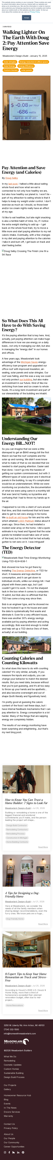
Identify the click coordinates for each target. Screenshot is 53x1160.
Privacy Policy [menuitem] (11, 1128)
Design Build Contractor (16, 825)
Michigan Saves (29, 362)
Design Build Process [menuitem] (14, 1077)
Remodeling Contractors (17, 829)
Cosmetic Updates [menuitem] (12, 1064)
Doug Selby (11, 178)
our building (26, 379)
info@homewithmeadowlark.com (20, 1033)
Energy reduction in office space (34, 62)
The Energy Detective (23, 570)
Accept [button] (26, 18)
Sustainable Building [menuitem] (13, 1073)
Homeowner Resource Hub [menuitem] (17, 1095)
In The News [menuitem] (10, 1107)
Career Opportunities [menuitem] (14, 1146)
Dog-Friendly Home (15, 919)
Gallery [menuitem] (7, 1089)
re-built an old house (17, 517)
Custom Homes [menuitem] (11, 1069)
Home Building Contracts (17, 842)
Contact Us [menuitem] (9, 1124)
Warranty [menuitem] (8, 1116)
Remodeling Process (15, 834)
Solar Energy (9, 66)
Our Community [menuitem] (11, 1142)
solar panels (26, 70)
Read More (43, 847)
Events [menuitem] (7, 1103)
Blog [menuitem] (6, 1099)
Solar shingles (10, 62)
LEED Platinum (26, 521)
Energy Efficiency (26, 66)
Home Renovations (14, 1005)
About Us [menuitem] (8, 1134)
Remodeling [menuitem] (9, 1060)
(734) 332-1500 (11, 1029)
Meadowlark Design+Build (16, 56)
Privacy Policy (35, 12)
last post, (13, 183)
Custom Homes (10, 70)
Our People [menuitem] (9, 1138)
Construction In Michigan (17, 838)
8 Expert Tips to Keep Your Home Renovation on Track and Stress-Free (26, 977)
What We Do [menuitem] (10, 1056)
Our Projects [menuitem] (10, 1085)
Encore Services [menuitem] (12, 1112)
